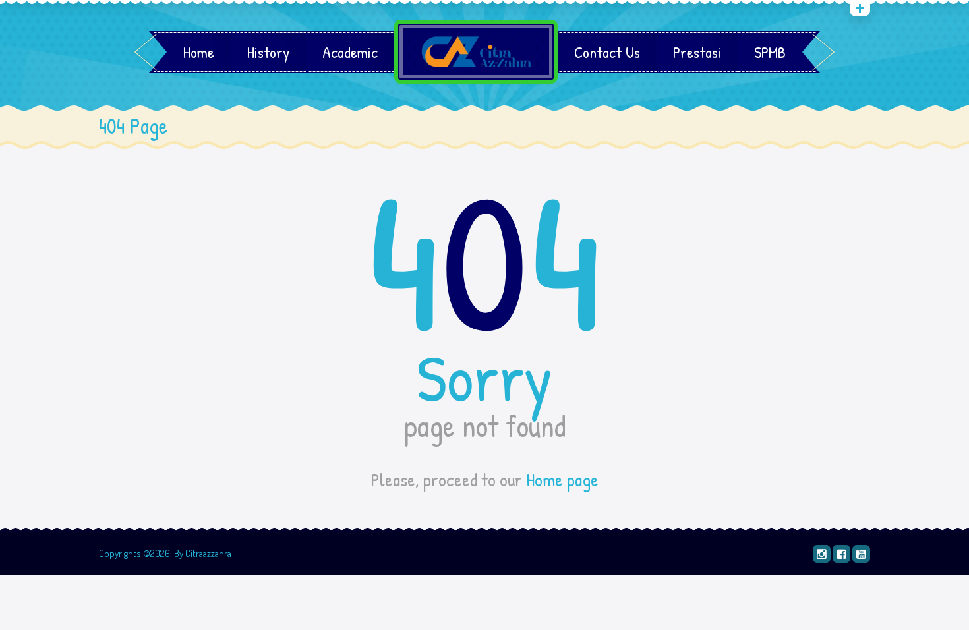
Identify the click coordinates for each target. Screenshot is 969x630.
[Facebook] (841, 554)
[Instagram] (822, 554)
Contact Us (607, 52)
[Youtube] (861, 554)
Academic (350, 52)
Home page (562, 480)
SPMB (770, 52)
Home (198, 52)
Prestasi (697, 52)
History (268, 52)
